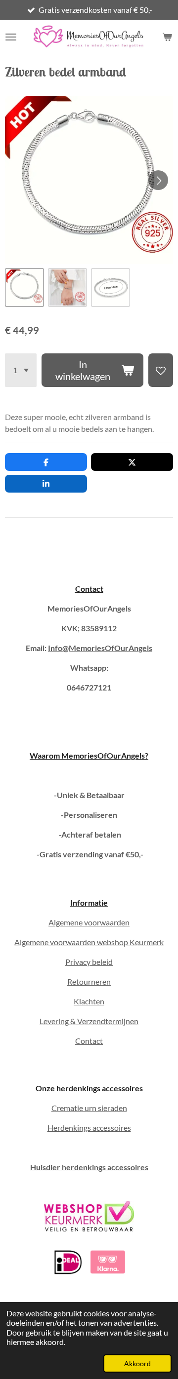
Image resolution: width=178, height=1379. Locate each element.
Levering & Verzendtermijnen (89, 1021)
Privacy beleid (89, 961)
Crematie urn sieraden (89, 1107)
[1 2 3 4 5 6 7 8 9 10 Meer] (21, 370)
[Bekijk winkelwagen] (167, 37)
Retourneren (89, 981)
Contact (89, 588)
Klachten (89, 1001)
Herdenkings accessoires (89, 1127)
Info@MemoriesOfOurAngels (100, 647)
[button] (24, 287)
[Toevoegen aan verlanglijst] (160, 370)
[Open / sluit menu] (11, 37)
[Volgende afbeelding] (158, 180)
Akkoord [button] (137, 1363)
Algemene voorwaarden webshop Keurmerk (89, 942)
